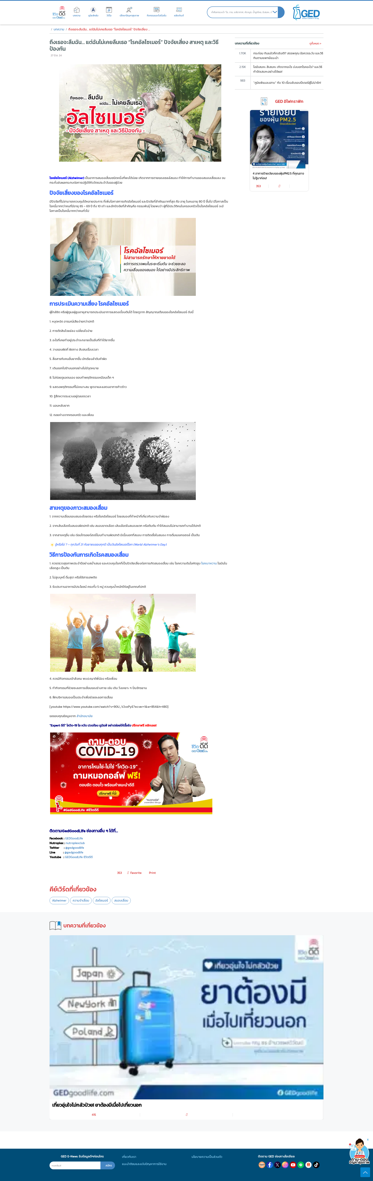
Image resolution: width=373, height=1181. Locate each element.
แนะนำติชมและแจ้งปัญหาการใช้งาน (144, 1164)
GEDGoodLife (74, 838)
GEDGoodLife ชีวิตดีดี (79, 857)
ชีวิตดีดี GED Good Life (58, 12)
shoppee (308, 1165)
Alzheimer (59, 900)
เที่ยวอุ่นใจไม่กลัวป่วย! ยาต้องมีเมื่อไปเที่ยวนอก (97, 1105)
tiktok (316, 1165)
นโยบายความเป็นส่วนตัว (207, 1157)
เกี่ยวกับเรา (129, 1157)
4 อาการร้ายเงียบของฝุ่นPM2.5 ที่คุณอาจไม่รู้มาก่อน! (278, 175)
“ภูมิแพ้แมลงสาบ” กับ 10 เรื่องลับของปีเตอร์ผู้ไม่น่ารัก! (287, 82)
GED (306, 12)
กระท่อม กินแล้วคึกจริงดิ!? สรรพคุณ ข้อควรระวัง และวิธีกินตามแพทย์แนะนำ (288, 55)
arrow (275, 12)
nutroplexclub (75, 843)
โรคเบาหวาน (209, 563)
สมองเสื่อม (121, 900)
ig (285, 1165)
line (300, 1165)
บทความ (59, 29)
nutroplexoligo (262, 1165)
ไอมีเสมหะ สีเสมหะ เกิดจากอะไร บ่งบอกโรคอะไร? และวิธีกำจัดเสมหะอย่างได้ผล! (287, 69)
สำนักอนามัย (85, 716)
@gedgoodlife (73, 852)
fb (269, 1165)
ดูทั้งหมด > (315, 43)
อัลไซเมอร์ (101, 900)
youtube (293, 1165)
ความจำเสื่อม (81, 900)
